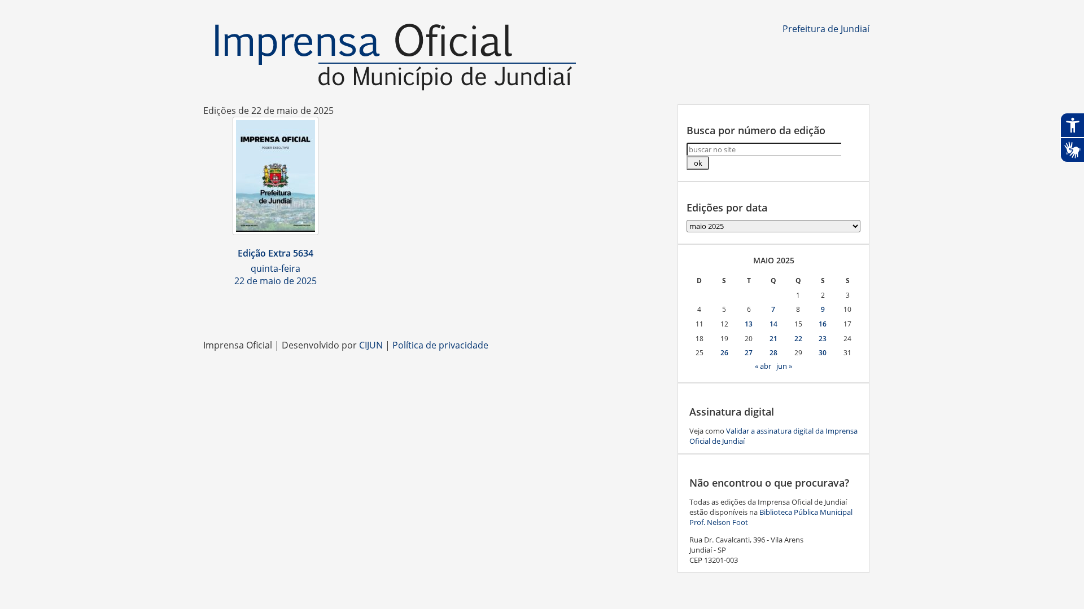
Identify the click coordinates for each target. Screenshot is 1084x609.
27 (749, 353)
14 (773, 324)
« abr (763, 366)
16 (823, 324)
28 (773, 353)
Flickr (587, 310)
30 (823, 353)
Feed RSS (496, 310)
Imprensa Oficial (395, 58)
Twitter (609, 310)
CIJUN (371, 345)
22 (798, 338)
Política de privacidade (440, 345)
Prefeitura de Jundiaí (826, 29)
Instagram (542, 310)
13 (749, 324)
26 (724, 353)
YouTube (564, 310)
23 (823, 338)
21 (773, 338)
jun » (784, 366)
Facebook (519, 310)
